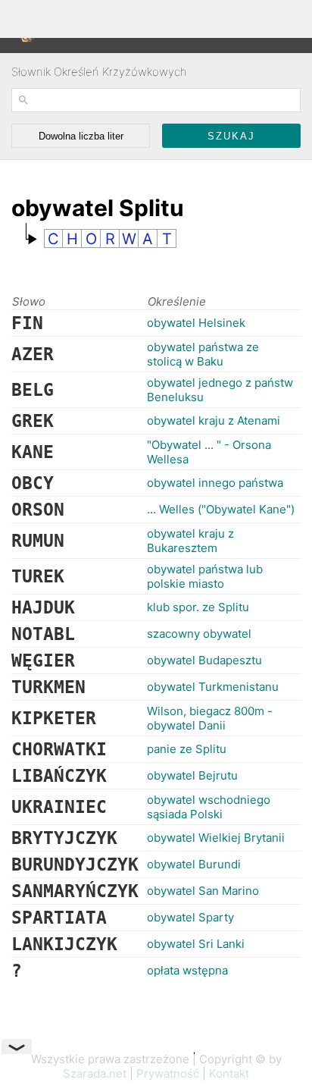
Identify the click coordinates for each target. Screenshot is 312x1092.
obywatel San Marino (203, 890)
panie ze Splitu (186, 749)
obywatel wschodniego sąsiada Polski (208, 806)
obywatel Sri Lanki (196, 944)
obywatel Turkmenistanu (213, 686)
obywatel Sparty (190, 917)
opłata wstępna (187, 970)
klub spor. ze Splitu (198, 607)
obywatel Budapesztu (204, 660)
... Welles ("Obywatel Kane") (221, 509)
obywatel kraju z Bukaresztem (190, 540)
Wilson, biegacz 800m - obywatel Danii (210, 718)
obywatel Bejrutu (192, 775)
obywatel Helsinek (196, 322)
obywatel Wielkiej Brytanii (216, 837)
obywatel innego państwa (215, 482)
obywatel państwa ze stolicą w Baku (203, 354)
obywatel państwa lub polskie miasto (205, 576)
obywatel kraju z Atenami (213, 420)
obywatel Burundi (194, 864)
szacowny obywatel (199, 633)
